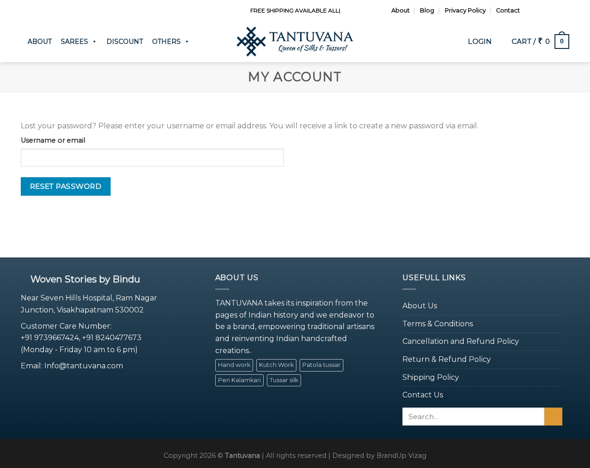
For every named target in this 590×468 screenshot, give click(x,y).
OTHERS (166, 41)
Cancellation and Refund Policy (460, 341)
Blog (427, 10)
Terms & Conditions (437, 323)
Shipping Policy (430, 377)
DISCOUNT (124, 41)
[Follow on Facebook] (529, 10)
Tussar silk (284, 380)
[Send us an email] (556, 10)
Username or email (53, 140)
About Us (419, 305)
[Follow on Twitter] (547, 10)
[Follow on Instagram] (538, 10)
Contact (508, 10)
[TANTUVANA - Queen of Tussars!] (295, 41)
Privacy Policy (465, 10)
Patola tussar (321, 364)
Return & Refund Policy (446, 359)
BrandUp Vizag (401, 455)
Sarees (74, 41)
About (400, 10)
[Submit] (553, 417)
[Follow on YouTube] (564, 10)
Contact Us (422, 394)
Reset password (66, 186)
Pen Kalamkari (239, 380)
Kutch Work (276, 364)
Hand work (234, 364)
